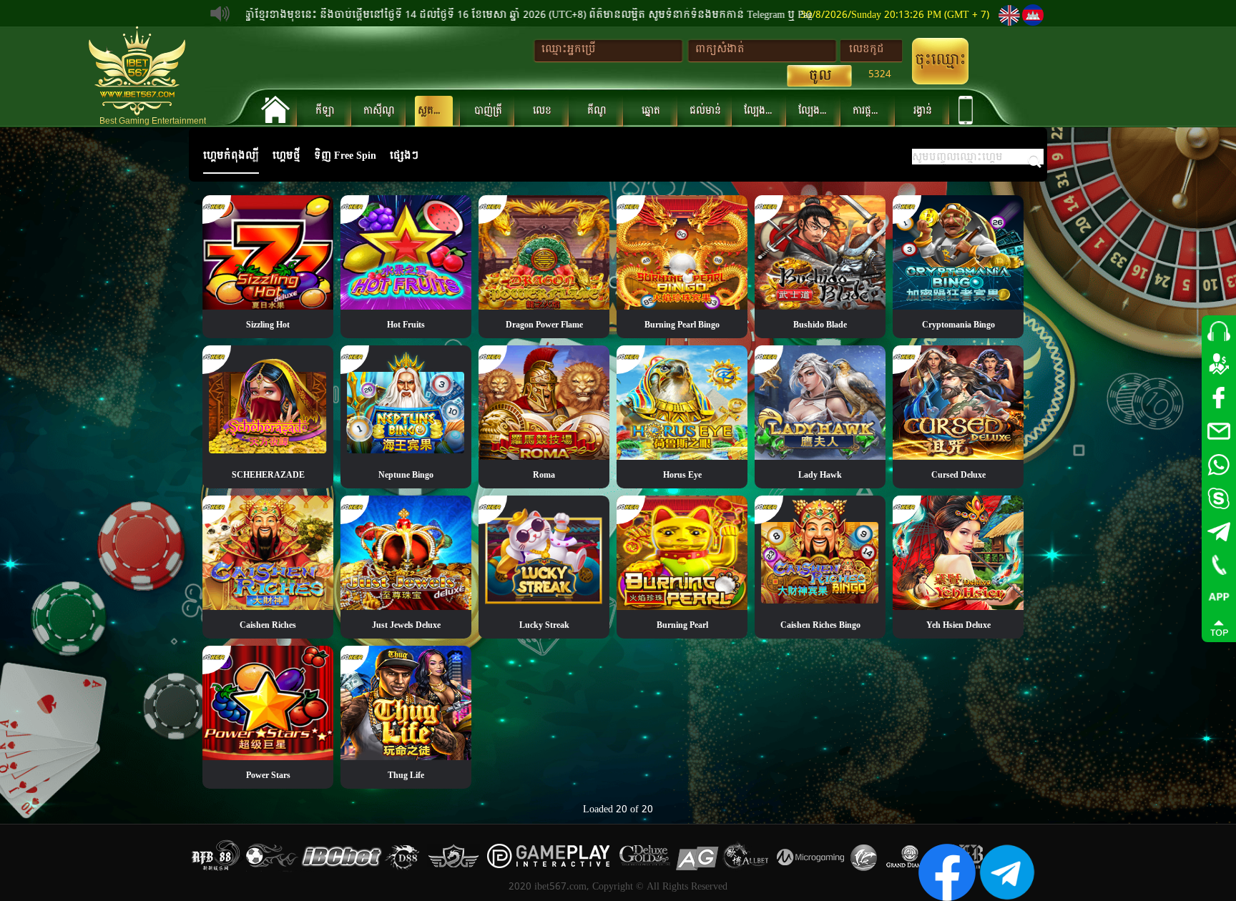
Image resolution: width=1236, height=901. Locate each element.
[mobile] (962, 110)
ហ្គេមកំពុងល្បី (231, 155)
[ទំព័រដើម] (272, 109)
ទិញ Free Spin (345, 155)
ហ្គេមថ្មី (286, 155)
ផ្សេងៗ (404, 155)
